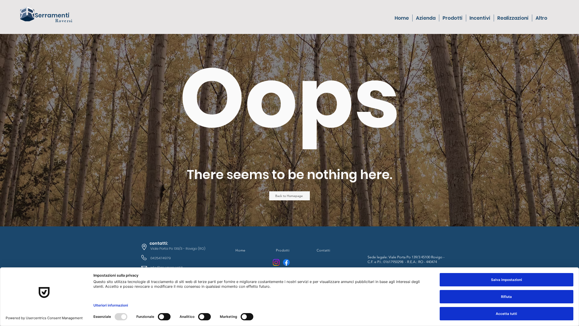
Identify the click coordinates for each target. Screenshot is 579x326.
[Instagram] (276, 262)
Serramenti (52, 15)
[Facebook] (286, 262)
